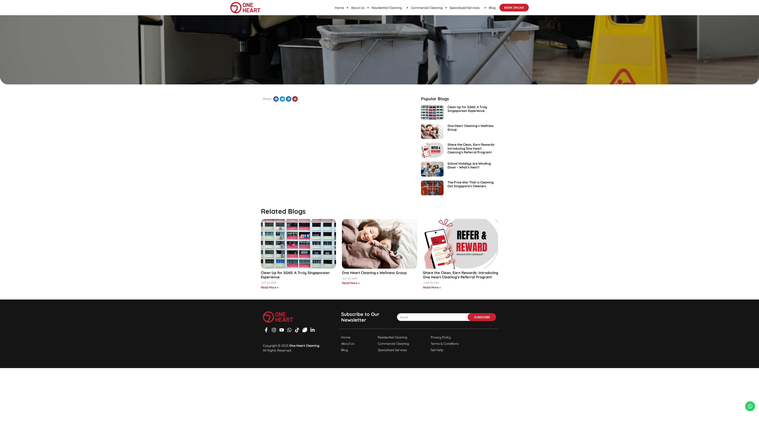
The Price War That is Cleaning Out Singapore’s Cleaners (470, 184)
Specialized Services (465, 8)
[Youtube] (281, 330)
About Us (357, 8)
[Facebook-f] (266, 330)
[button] (276, 99)
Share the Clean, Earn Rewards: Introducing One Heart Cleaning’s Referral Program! (471, 148)
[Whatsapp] (289, 330)
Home (339, 8)
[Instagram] (274, 330)
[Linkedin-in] (312, 330)
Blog (492, 8)
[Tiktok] (297, 330)
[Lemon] (304, 330)
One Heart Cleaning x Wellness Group (470, 127)
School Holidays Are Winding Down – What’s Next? (469, 165)
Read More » (269, 287)
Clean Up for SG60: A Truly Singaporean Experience (467, 109)
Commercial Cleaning (427, 8)
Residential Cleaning (387, 8)
